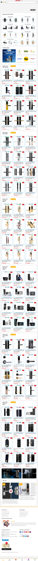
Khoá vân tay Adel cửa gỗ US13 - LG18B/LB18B (6, 112)
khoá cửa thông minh (25, 498)
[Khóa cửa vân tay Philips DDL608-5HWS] (7, 187)
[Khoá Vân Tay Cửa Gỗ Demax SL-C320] (19, 120)
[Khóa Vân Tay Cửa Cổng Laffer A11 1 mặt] (19, 292)
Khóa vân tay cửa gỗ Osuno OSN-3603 (7, 97)
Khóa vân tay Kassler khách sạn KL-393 (30, 351)
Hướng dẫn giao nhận (23, 514)
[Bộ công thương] (5, 540)
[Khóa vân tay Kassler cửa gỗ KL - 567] (19, 75)
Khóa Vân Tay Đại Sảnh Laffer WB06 (29, 216)
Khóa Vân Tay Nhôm (5, 133)
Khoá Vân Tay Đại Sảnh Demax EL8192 (29, 246)
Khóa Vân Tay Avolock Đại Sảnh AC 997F (30, 261)
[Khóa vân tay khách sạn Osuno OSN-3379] (30, 375)
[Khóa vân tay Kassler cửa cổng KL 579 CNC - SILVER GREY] (19, 307)
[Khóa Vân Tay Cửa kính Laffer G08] (30, 442)
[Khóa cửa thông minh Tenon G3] (7, 292)
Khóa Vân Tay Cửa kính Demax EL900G (18, 464)
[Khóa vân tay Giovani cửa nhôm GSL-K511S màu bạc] (19, 156)
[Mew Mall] (11, 473)
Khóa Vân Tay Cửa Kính (5, 403)
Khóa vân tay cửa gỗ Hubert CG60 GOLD (30, 81)
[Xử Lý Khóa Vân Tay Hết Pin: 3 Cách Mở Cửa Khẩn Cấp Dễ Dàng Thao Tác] (27, 489)
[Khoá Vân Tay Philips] (9, 55)
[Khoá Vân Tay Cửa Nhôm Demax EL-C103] (30, 156)
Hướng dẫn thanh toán (23, 513)
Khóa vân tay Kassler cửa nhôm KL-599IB (18, 178)
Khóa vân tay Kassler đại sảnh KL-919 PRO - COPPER (7, 216)
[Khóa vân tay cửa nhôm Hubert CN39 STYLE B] (19, 187)
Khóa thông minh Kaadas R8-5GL (18, 434)
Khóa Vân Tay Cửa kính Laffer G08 (29, 449)
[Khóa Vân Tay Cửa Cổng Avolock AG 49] (7, 307)
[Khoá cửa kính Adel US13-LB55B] (19, 412)
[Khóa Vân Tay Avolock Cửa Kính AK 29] (7, 412)
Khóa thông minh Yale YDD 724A (19, 449)
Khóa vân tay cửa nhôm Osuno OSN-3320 (18, 148)
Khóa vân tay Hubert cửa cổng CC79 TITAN (30, 329)
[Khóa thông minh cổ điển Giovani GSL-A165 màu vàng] (19, 209)
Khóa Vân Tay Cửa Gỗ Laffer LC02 (7, 81)
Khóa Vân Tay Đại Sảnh (5, 200)
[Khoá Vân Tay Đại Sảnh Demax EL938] (7, 254)
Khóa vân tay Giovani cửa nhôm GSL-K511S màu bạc (18, 163)
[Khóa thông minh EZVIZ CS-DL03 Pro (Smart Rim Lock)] (30, 412)
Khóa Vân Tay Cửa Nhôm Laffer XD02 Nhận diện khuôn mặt (6, 163)
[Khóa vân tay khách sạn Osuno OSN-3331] (19, 375)
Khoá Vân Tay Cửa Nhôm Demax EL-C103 (30, 163)
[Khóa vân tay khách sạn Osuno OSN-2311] (7, 344)
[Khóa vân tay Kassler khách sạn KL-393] (30, 344)
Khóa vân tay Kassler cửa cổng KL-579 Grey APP (30, 299)
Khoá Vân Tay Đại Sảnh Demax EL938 (6, 261)
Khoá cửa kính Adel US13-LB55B (18, 419)
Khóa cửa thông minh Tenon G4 (30, 434)
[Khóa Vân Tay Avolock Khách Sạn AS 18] (19, 359)
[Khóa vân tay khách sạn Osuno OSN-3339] (30, 359)
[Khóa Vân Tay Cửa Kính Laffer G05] (30, 457)
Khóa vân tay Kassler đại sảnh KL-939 (18, 246)
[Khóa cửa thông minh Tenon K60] (30, 120)
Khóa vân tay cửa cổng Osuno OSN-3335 (29, 283)
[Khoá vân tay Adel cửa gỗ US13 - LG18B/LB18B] (7, 105)
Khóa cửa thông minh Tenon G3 (7, 299)
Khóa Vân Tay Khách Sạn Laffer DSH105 (6, 397)
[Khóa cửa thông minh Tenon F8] (7, 239)
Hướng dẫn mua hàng (23, 511)
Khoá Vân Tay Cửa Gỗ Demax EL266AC (30, 97)
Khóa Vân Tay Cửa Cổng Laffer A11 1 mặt (18, 299)
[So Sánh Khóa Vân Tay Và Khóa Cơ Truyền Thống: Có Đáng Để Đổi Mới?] (10, 491)
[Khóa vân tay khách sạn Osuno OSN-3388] (7, 375)
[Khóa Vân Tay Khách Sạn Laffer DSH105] (7, 390)
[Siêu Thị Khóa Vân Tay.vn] (3, 2)
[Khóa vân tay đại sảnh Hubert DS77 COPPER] (19, 224)
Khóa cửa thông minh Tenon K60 (30, 127)
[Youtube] (26, 532)
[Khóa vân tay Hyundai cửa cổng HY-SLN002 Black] (30, 307)
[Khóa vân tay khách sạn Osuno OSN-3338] (7, 359)
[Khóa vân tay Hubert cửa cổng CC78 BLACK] (19, 322)
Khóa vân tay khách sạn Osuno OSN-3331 (18, 382)
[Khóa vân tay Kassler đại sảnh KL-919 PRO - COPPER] (7, 209)
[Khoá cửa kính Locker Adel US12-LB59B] (7, 442)
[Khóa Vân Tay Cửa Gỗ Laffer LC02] (7, 75)
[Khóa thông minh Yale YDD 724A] (19, 442)
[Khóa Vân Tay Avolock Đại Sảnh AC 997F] (30, 254)
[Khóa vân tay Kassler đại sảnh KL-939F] (19, 254)
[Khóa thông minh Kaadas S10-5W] (7, 171)
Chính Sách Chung (5, 516)
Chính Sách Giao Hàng (6, 513)
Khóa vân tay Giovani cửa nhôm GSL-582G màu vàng (30, 148)
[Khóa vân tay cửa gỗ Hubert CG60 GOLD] (30, 75)
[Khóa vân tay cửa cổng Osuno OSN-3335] (30, 276)
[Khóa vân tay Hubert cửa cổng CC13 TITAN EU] (7, 276)
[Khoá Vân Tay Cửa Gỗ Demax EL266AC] (30, 90)
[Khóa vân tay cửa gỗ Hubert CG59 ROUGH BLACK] (19, 105)
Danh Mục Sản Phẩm (7, 14)
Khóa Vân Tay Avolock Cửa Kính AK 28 (7, 434)
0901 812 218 (7, 535)
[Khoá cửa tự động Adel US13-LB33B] (7, 457)
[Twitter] (22, 532)
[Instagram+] (24, 532)
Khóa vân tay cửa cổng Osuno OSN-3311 (18, 283)
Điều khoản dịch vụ (22, 516)
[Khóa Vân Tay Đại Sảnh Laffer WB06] (30, 209)
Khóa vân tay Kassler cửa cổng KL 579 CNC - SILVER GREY (18, 314)
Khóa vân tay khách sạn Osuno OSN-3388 (6, 382)
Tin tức (4, 480)
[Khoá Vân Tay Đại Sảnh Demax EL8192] (30, 239)
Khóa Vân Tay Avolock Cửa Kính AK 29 (7, 419)
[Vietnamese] (16, 0)
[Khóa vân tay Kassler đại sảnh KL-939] (19, 239)
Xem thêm (13, 66)
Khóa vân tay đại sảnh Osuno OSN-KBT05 (29, 231)
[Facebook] (20, 532)
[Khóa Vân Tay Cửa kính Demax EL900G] (19, 457)
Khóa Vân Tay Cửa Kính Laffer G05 (29, 464)
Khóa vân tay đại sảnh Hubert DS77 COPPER (18, 231)
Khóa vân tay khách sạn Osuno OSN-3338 (6, 366)
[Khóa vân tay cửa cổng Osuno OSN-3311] (19, 276)
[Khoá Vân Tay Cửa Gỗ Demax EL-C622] (7, 120)
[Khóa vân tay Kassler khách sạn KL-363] (19, 390)
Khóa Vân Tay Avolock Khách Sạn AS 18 (19, 366)
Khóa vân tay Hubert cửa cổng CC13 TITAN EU (6, 283)
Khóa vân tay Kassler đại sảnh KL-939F (18, 261)
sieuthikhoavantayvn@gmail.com (10, 534)
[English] (17, 0)
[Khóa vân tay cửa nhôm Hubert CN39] (7, 141)
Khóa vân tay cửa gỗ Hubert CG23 (19, 97)
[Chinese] (19, 0)
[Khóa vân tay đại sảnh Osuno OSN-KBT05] (30, 224)
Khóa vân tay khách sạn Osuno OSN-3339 (29, 366)
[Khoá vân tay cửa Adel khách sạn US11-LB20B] (19, 344)
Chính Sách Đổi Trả (5, 514)
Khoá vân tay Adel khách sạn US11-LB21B (30, 397)
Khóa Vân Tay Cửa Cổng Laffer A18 (6, 329)
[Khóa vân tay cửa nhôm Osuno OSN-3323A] (30, 171)
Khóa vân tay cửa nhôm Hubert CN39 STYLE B (18, 194)
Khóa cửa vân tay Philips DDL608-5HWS (6, 194)
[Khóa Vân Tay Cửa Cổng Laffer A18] (7, 322)
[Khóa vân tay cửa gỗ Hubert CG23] (19, 90)
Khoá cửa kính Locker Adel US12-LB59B (7, 449)
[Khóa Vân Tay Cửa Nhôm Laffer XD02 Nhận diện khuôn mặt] (7, 156)
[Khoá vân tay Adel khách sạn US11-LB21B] (30, 390)
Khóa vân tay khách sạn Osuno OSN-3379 (29, 382)
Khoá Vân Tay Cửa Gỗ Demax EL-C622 (7, 127)
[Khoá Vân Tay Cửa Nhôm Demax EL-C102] (30, 187)
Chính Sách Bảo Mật (5, 511)
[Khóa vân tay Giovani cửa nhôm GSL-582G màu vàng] (30, 141)
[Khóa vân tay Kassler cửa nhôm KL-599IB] (19, 171)
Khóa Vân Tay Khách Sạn (5, 335)
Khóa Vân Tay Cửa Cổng (5, 268)
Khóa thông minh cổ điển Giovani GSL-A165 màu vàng (19, 216)
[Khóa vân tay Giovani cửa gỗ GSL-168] (30, 105)
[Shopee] (28, 532)
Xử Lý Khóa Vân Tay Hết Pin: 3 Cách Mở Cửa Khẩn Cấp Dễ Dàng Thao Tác (27, 495)
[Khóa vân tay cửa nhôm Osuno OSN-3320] (19, 141)
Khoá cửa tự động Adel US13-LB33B (7, 464)
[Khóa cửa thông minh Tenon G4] (30, 427)
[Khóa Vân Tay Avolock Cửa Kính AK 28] (7, 427)
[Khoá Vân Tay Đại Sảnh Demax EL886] (7, 224)
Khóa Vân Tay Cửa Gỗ (5, 66)
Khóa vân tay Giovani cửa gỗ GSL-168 (30, 112)
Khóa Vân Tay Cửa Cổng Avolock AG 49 (6, 314)
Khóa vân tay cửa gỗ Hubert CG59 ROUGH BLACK (19, 112)
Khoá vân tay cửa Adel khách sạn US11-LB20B (19, 351)
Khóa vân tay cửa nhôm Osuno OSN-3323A (29, 178)
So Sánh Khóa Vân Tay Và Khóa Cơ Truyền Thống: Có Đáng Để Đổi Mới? (10, 499)
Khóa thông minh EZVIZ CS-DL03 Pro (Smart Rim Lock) (30, 419)
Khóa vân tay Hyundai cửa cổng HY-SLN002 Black (30, 314)
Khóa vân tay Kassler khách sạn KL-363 (19, 397)
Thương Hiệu (5, 47)
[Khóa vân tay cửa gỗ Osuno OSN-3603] (7, 90)
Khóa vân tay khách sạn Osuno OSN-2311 (6, 351)
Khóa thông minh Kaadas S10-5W (6, 178)
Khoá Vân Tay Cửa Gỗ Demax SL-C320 (19, 127)
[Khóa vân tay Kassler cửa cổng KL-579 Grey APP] (30, 292)
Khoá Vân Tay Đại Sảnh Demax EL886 (6, 231)
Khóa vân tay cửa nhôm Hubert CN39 (6, 148)
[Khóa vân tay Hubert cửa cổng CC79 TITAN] (30, 322)
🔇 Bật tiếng (33, 9)
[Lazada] (30, 532)
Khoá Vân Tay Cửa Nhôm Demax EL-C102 (30, 194)
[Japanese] (22, 0)
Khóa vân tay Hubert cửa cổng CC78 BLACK (18, 329)
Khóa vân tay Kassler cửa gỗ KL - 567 (19, 81)
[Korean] (20, 0)
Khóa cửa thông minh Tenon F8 (7, 246)
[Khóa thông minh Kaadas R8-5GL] (19, 427)
